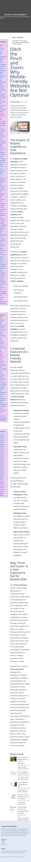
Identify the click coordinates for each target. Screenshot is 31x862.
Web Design (20, 37)
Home (14, 37)
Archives (3, 844)
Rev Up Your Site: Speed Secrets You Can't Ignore (23, 797)
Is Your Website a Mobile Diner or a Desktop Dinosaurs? (23, 760)
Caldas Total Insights (15, 15)
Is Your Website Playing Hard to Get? (22, 784)
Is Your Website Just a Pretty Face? (23, 773)
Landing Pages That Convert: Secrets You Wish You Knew (23, 810)
